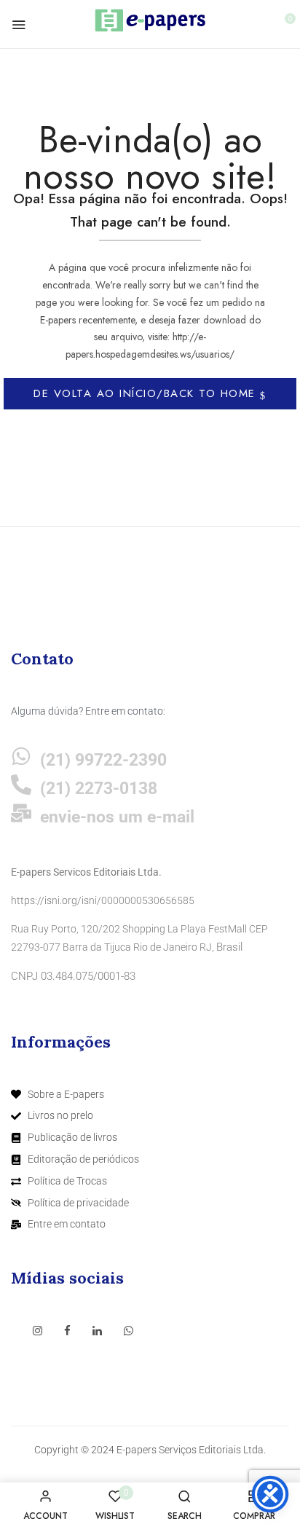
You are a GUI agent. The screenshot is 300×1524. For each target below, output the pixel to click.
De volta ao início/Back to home (146, 393)
